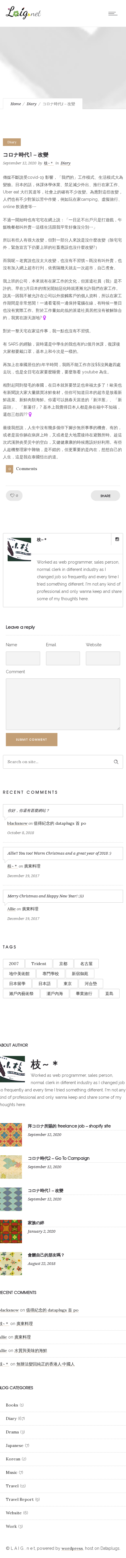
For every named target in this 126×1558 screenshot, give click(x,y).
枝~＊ (49, 163)
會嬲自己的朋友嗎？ (46, 1255)
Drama (12, 1432)
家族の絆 (36, 1222)
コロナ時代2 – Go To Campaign (59, 1158)
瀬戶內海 (55, 993)
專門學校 (50, 973)
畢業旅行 (84, 993)
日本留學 (17, 983)
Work (11, 1526)
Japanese (14, 1445)
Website (93, 644)
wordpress (72, 1548)
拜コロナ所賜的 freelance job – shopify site (69, 1126)
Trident (38, 963)
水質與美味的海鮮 (30, 1350)
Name (11, 644)
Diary (32, 104)
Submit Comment (31, 739)
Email (51, 644)
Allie (11, 908)
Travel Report (20, 1499)
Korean (13, 1459)
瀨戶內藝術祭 (21, 993)
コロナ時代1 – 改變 (45, 1190)
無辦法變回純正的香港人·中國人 (45, 1364)
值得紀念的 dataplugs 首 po (60, 823)
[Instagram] (117, 539)
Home (16, 104)
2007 (13, 963)
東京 (68, 983)
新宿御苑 (80, 973)
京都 (63, 963)
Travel (12, 1486)
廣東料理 (32, 866)
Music (11, 1472)
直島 (109, 993)
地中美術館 (19, 973)
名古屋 (86, 963)
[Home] (23, 18)
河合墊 (91, 983)
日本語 (44, 983)
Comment (15, 671)
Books (12, 1405)
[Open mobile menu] (114, 13)
